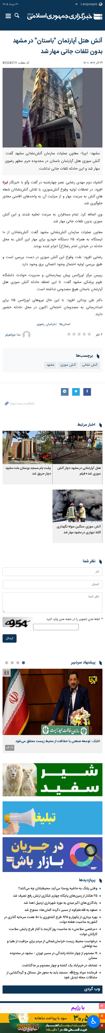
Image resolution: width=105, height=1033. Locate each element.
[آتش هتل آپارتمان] (52, 108)
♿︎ (93, 1021)
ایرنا (59, 16)
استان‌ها (64, 324)
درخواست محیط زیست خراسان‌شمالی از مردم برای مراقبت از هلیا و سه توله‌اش (52, 944)
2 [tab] (17, 662)
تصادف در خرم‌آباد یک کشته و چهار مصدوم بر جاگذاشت (59, 965)
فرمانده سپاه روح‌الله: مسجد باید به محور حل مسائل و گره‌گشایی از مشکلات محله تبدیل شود (52, 975)
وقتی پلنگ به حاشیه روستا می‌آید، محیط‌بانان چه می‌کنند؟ (57, 888)
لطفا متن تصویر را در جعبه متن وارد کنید (74, 619)
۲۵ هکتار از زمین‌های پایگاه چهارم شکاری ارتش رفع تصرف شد (55, 896)
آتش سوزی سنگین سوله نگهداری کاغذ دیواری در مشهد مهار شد (79, 529)
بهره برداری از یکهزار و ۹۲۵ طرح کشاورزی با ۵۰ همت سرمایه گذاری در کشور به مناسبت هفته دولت (50, 919)
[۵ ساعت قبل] (52, 702)
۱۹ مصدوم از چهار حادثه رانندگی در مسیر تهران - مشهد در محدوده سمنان (53, 956)
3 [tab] (12, 662)
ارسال (9, 638)
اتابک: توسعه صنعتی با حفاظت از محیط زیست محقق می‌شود (58, 741)
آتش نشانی (89, 365)
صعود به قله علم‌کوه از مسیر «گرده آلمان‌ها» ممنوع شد (60, 910)
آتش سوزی (68, 365)
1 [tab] (23, 662)
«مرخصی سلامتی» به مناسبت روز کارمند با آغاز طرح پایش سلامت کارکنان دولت (53, 931)
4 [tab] (6, 662)
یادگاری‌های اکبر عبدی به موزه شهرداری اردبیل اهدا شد (60, 903)
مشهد (50, 365)
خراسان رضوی (46, 324)
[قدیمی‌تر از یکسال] (77, 447)
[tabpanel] (52, 711)
